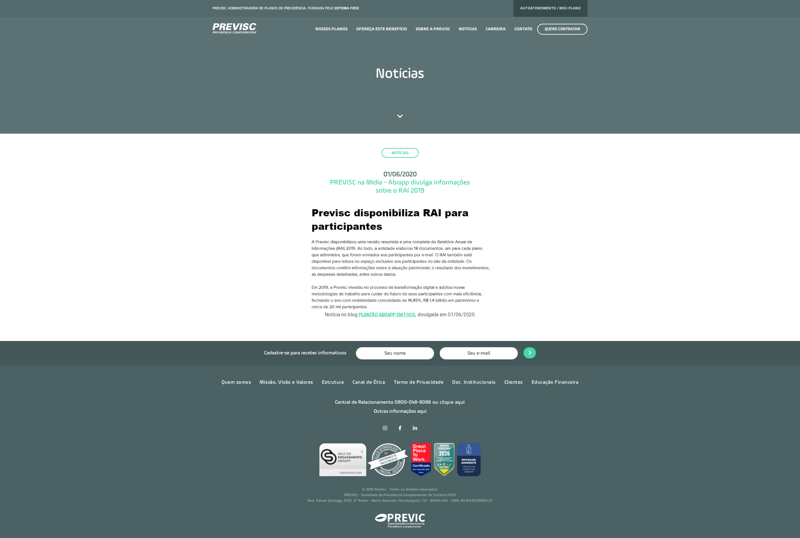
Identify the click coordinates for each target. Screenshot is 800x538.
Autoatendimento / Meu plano (550, 8)
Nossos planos (331, 29)
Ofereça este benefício (381, 29)
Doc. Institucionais (474, 382)
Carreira (496, 29)
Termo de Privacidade (418, 382)
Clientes (513, 382)
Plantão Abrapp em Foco (387, 314)
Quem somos (236, 382)
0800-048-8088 (413, 402)
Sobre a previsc (433, 29)
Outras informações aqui (400, 411)
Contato (523, 29)
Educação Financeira (555, 382)
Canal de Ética (368, 382)
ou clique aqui (448, 402)
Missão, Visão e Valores (286, 382)
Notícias (468, 29)
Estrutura (333, 382)
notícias (400, 153)
